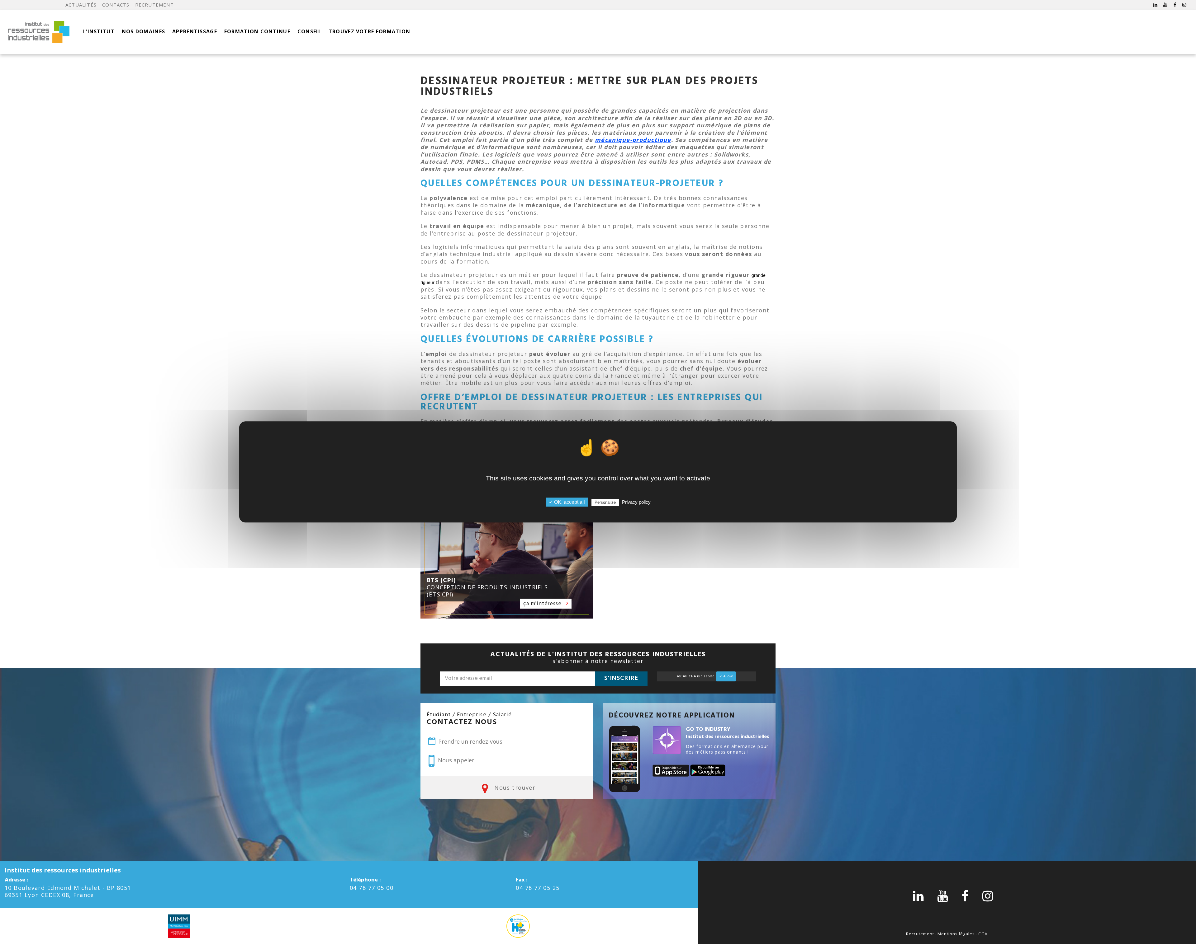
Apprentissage (194, 31)
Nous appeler (455, 760)
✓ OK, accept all (567, 502)
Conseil (309, 31)
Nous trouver (514, 787)
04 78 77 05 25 (537, 887)
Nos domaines (143, 31)
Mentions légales (956, 934)
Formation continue (257, 31)
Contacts (116, 5)
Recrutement (154, 5)
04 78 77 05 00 (371, 887)
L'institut (99, 31)
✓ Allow (726, 676)
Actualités (81, 5)
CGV (982, 934)
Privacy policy (636, 502)
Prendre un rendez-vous (469, 741)
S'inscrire (621, 678)
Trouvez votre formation (369, 31)
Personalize (605, 502)
